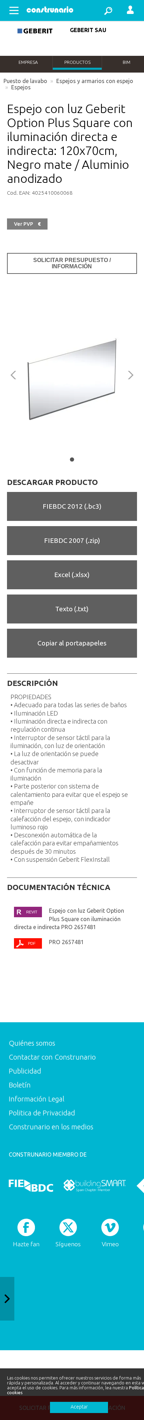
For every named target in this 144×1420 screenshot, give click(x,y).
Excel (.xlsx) (71, 574)
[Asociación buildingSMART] (94, 1185)
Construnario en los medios (51, 1127)
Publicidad (25, 1071)
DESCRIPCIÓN (32, 683)
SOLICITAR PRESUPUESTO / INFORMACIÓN (72, 263)
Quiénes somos (32, 1043)
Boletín (20, 1085)
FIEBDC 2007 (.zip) (72, 540)
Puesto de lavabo (25, 81)
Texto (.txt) (71, 609)
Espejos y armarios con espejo (94, 81)
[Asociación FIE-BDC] (31, 1185)
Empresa (28, 62)
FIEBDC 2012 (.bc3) (72, 506)
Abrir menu (13, 10)
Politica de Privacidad (42, 1113)
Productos (77, 62)
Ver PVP (27, 224)
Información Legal (36, 1099)
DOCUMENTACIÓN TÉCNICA (58, 887)
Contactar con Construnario (52, 1057)
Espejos (21, 87)
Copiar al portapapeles (72, 643)
